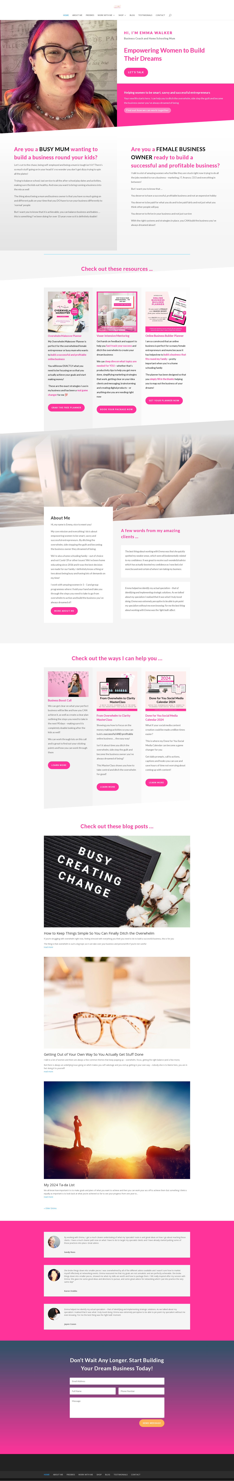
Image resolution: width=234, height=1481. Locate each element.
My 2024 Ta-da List (59, 1184)
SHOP (120, 15)
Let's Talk (136, 72)
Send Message (152, 1423)
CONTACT (160, 15)
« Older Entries (50, 1208)
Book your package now (116, 409)
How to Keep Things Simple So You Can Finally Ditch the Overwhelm (99, 933)
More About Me (64, 611)
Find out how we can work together (147, 110)
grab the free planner (66, 407)
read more (48, 947)
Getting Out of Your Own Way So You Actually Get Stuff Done (93, 1054)
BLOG (132, 15)
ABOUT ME (77, 15)
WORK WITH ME (105, 15)
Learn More (58, 765)
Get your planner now (164, 400)
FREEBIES (90, 15)
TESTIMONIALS (145, 15)
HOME (66, 15)
